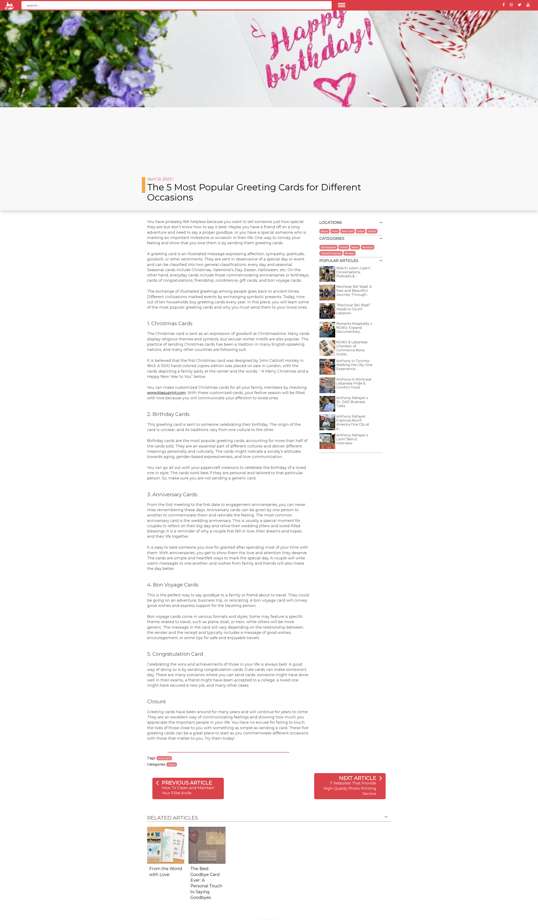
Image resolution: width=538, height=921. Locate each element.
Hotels (344, 247)
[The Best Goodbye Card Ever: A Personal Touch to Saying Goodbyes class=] (207, 845)
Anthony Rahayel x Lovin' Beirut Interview (352, 439)
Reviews (367, 247)
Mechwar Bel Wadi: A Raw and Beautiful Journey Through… (354, 291)
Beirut (324, 231)
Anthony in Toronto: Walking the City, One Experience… (354, 365)
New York (347, 231)
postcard (164, 758)
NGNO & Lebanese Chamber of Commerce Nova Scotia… (352, 348)
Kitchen (349, 253)
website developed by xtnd (269, 918)
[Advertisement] (269, 138)
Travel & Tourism (331, 253)
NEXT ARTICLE (357, 778)
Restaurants (328, 247)
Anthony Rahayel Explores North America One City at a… (352, 422)
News (171, 764)
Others (372, 231)
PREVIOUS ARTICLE (187, 783)
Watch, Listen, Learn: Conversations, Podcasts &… (353, 272)
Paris (335, 231)
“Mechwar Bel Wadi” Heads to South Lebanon (353, 309)
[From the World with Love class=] (165, 845)
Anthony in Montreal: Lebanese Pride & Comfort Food (354, 383)
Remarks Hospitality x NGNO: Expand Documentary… (354, 328)
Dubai (360, 231)
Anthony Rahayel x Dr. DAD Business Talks (352, 402)
